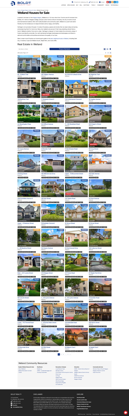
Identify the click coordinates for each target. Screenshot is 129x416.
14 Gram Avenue (94, 198)
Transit (20, 372)
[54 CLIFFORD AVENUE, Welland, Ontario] (52, 114)
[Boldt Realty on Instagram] (112, 2)
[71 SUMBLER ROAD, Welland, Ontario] (100, 287)
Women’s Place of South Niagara (100, 369)
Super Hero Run (96, 372)
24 (108, 52)
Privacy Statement (95, 414)
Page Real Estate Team (82, 408)
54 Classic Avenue (47, 248)
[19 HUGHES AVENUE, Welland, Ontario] (100, 89)
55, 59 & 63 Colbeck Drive (73, 74)
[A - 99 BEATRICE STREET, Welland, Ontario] (28, 238)
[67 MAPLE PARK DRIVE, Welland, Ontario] (100, 262)
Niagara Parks (59, 377)
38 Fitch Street (46, 198)
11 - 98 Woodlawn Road (72, 124)
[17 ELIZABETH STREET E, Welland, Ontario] (52, 89)
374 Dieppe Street (47, 273)
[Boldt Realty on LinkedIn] (115, 2)
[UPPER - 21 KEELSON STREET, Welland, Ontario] (28, 213)
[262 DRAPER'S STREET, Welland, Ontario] (100, 114)
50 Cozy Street (93, 149)
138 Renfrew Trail (22, 99)
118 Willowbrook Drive (48, 173)
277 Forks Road (70, 273)
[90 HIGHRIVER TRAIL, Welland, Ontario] (100, 64)
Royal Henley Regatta (61, 382)
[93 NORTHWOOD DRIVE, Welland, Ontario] (76, 238)
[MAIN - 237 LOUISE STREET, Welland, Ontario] (28, 262)
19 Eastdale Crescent (48, 223)
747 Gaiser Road (70, 198)
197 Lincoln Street (23, 298)
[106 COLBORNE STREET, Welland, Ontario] (100, 238)
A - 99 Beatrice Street (24, 248)
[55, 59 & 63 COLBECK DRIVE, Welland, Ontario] (76, 64)
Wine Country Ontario (61, 379)
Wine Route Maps (60, 381)
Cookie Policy (88, 414)
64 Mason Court (70, 347)
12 (105, 52)
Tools (93, 5)
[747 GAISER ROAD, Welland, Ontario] (76, 188)
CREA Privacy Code (81, 414)
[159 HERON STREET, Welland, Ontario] (100, 312)
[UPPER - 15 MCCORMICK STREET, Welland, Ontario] (76, 163)
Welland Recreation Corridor (25, 370)
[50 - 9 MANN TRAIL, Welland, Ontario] (28, 64)
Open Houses (71, 5)
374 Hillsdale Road (71, 322)
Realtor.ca (39, 369)
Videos (107, 5)
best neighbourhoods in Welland (60, 38)
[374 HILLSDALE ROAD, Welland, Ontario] (76, 312)
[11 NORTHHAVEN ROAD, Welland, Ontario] (76, 138)
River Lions (58, 374)
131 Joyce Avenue (23, 149)
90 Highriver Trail (94, 74)
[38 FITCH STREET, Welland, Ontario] (52, 188)
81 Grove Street (70, 223)
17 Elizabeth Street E (47, 99)
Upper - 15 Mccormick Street (74, 173)
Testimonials (114, 5)
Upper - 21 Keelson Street (25, 223)
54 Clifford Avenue (47, 124)
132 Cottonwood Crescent (73, 99)
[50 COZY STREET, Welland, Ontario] (100, 138)
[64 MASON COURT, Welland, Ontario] (76, 337)
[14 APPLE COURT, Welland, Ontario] (100, 337)
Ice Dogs (58, 375)
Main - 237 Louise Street (25, 273)
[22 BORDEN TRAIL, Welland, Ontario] (52, 138)
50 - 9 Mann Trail (22, 74)
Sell (81, 5)
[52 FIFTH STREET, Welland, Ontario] (52, 337)
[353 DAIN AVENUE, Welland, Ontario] (100, 163)
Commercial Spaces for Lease (84, 402)
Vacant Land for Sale (82, 399)
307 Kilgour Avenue (47, 74)
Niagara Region (37, 17)
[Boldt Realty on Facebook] (110, 2)
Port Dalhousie (59, 384)
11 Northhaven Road (71, 149)
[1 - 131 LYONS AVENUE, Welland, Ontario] (52, 287)
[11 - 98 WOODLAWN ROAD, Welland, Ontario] (76, 114)
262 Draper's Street (95, 124)
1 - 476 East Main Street (48, 322)
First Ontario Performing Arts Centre (64, 372)
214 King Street (22, 173)
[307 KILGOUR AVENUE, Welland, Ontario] (52, 64)
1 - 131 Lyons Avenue (47, 298)
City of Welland (21, 369)
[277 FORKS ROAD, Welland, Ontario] (76, 262)
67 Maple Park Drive (95, 273)
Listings (63, 5)
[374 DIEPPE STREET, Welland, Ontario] (52, 262)
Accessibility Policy (17, 407)
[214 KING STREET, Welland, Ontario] (28, 163)
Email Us (15, 405)
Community (100, 5)
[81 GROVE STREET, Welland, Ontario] (76, 213)
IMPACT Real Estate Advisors (84, 406)
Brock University (78, 377)
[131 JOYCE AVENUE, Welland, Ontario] (28, 138)
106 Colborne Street (95, 248)
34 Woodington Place (24, 124)
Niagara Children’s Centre (99, 370)
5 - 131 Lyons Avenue (71, 298)
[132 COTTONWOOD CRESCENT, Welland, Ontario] (76, 89)
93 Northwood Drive (71, 248)
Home (18, 10)
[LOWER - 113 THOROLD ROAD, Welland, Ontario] (28, 312)
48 (110, 52)
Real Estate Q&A (81, 397)
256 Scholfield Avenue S (25, 198)
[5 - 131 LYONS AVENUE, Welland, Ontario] (76, 287)
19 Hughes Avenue (95, 99)
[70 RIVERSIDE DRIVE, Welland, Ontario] (28, 337)
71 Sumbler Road (94, 298)
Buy (77, 5)
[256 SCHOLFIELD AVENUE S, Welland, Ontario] (28, 188)
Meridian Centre (59, 370)
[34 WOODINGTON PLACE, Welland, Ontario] (28, 114)
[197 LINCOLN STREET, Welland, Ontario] (28, 287)
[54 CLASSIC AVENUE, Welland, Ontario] (52, 238)
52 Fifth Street (45, 347)
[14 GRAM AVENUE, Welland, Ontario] (100, 188)
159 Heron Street (94, 322)
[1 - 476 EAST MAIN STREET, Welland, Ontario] (52, 312)
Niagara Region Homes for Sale (28, 10)
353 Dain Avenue (94, 173)
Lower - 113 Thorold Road (25, 322)
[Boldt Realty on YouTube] (107, 2)
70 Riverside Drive (23, 347)
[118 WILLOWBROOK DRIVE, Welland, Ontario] (52, 163)
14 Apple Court (93, 347)
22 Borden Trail (46, 149)
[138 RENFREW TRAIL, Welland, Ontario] (28, 89)
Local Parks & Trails (60, 369)
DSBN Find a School (79, 375)
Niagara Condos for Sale (82, 404)
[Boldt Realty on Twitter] (117, 2)
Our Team (86, 5)
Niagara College (78, 379)
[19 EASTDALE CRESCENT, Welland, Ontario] (52, 213)
